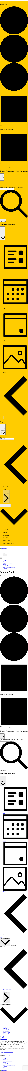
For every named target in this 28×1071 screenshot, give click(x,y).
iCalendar (5, 532)
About (4, 564)
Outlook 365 (6, 535)
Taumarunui (7, 1055)
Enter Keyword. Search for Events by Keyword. (11, 187)
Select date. (2, 437)
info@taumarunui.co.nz (7, 1052)
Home (4, 560)
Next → (2, 1036)
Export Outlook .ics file (8, 543)
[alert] (14, 111)
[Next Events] (3, 417)
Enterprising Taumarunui (9, 567)
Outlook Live (6, 537)
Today (1, 422)
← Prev (2, 1037)
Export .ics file (6, 540)
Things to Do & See (7, 563)
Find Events (3, 221)
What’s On (5, 561)
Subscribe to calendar (5, 506)
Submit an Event (7, 1067)
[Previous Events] (15, 415)
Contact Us (5, 568)
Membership (6, 565)
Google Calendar (7, 529)
